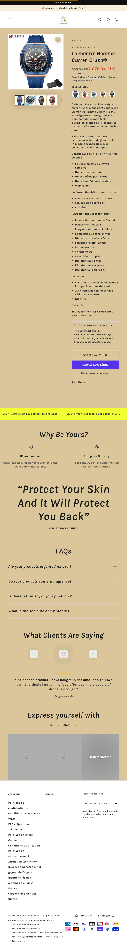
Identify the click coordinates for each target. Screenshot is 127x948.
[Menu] (10, 19)
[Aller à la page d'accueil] (63, 20)
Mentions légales (54, 937)
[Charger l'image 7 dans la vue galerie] (41, 100)
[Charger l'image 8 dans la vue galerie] (52, 100)
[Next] (115, 654)
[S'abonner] (117, 803)
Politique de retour (20, 834)
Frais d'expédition (97, 77)
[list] (63, 456)
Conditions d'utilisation (24, 845)
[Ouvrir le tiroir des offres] (108, 19)
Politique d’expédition (51, 932)
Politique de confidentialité (26, 928)
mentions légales (19, 877)
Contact (13, 840)
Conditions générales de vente (27, 937)
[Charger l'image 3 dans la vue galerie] (30, 100)
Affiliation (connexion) (23, 861)
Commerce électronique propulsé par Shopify (31, 920)
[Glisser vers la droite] (61, 100)
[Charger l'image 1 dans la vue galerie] (19, 100)
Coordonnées (18, 941)
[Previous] (11, 654)
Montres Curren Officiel (85, 47)
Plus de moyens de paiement (95, 373)
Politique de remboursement (26, 924)
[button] (99, 19)
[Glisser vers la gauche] (10, 100)
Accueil (76, 40)
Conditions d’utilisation (24, 932)
